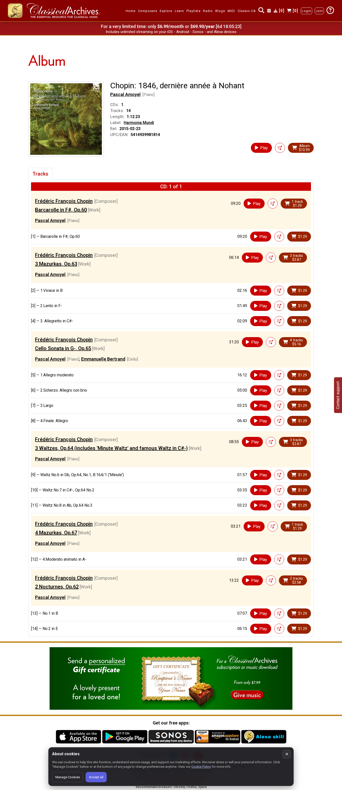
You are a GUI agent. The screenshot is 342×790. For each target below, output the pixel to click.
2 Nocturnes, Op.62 (57, 587)
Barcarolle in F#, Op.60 (61, 210)
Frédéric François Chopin (64, 201)
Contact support (337, 395)
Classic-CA (247, 11)
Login (306, 11)
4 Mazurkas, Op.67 (56, 533)
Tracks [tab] (40, 174)
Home (130, 11)
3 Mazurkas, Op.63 (56, 264)
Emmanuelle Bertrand (103, 359)
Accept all (96, 777)
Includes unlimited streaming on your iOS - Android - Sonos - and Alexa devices (171, 32)
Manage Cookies (67, 777)
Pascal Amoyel (125, 94)
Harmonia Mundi (139, 122)
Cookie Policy (201, 766)
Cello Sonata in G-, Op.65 (63, 348)
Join (319, 11)
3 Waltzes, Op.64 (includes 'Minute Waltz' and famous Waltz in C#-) (111, 448)
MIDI (231, 11)
